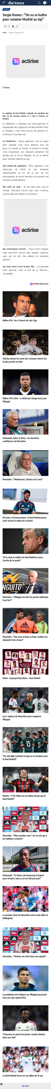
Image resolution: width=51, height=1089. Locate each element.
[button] (5, 2)
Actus (6, 9)
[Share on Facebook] (9, 26)
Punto (4, 33)
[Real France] (17, 2)
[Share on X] (13, 26)
